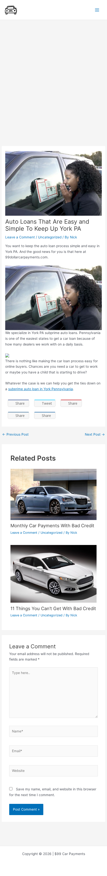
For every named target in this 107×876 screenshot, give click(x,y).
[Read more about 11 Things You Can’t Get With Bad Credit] (53, 573)
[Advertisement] (53, 76)
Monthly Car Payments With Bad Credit (52, 525)
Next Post (95, 434)
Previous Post (15, 434)
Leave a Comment (20, 237)
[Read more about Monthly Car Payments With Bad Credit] (53, 494)
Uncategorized (49, 237)
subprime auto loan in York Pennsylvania (40, 389)
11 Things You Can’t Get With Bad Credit (53, 608)
